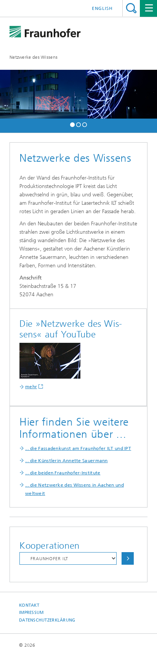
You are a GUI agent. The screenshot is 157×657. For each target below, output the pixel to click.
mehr (31, 386)
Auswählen (128, 558)
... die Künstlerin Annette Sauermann (66, 460)
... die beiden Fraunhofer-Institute (63, 472)
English (102, 8)
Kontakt (29, 605)
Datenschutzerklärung (47, 620)
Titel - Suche (131, 8)
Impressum (31, 612)
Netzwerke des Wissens (34, 57)
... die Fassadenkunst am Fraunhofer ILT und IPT (78, 448)
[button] (72, 123)
